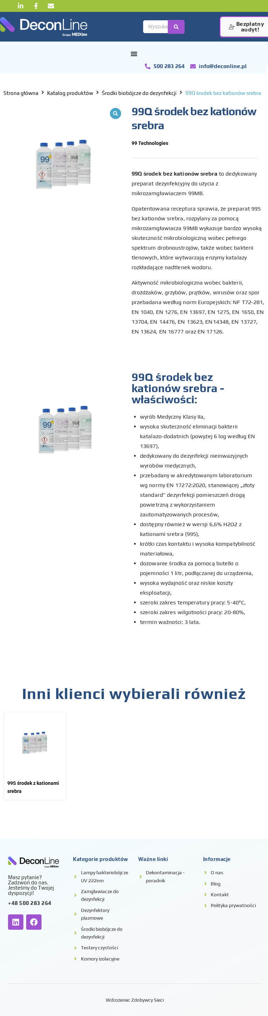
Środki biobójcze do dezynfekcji (139, 93)
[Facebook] (34, 922)
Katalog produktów (70, 93)
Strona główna (20, 93)
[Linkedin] (15, 922)
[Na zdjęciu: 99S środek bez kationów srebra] (64, 165)
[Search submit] (176, 27)
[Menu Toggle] (134, 53)
